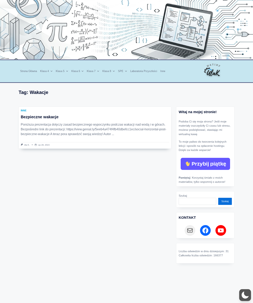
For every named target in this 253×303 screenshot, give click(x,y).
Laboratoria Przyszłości (143, 71)
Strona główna (28, 71)
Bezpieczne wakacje (40, 117)
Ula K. (27, 145)
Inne (162, 71)
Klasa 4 (44, 71)
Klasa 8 (106, 71)
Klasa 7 (91, 71)
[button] (245, 295)
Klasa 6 (75, 71)
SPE (120, 71)
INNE (23, 110)
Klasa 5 (60, 71)
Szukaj (183, 195)
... (113, 134)
